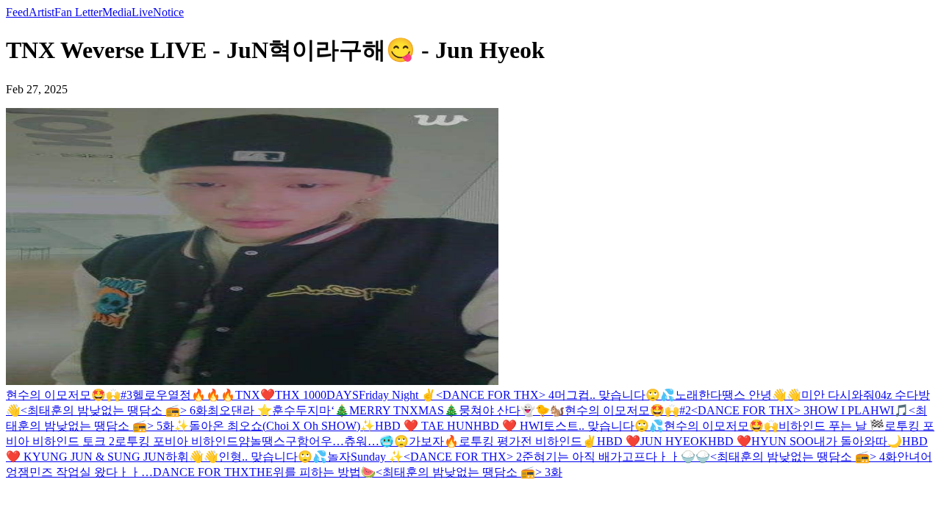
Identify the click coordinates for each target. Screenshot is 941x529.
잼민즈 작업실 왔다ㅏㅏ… (85, 472)
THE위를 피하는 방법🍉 (312, 472)
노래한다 (698, 395)
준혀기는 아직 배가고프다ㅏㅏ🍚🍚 (616, 456)
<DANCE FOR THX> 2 (463, 456)
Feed (17, 12)
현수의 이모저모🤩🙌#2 (628, 410)
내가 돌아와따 (850, 441)
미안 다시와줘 (838, 395)
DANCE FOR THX (201, 472)
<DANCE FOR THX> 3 (750, 410)
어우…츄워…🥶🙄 (359, 441)
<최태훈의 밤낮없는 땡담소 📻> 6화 (114, 410)
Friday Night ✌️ (397, 395)
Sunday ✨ (377, 456)
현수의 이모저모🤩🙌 (721, 426)
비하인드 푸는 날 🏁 (831, 426)
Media (117, 12)
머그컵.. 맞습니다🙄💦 (614, 395)
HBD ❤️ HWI (508, 426)
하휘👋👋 (191, 456)
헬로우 (150, 395)
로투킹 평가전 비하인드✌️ (528, 441)
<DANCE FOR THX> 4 (495, 395)
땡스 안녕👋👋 (761, 395)
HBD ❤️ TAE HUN (424, 426)
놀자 (339, 456)
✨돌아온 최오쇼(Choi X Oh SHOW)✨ (274, 426)
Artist (41, 12)
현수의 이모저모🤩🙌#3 (69, 395)
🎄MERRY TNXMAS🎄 (396, 410)
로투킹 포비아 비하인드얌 (182, 441)
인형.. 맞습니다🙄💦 (272, 456)
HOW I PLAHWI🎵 (859, 410)
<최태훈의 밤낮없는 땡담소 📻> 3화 (469, 472)
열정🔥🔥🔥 (201, 395)
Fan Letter (78, 12)
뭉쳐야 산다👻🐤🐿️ (512, 410)
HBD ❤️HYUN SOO (761, 441)
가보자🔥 (434, 441)
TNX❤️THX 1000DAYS (297, 395)
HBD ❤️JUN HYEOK (652, 441)
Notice (168, 12)
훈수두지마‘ (303, 410)
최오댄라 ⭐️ (239, 410)
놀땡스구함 (279, 441)
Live (142, 12)
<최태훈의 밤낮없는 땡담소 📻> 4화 (803, 456)
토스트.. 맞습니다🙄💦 (603, 426)
